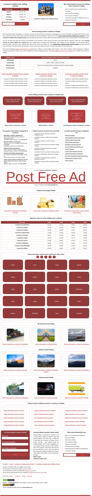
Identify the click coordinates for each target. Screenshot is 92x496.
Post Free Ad (46, 176)
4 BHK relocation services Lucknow (14, 425)
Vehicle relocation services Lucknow (44, 410)
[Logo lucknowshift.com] (9, 485)
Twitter (23, 476)
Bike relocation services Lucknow (44, 414)
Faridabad (13, 313)
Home (11, 464)
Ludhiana (13, 264)
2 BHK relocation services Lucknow (14, 417)
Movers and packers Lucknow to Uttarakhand (77, 370)
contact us (25, 468)
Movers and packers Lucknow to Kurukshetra (15, 397)
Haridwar (57, 289)
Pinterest (29, 476)
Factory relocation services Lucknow (75, 425)
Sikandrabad (35, 313)
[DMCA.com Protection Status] (9, 481)
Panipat (57, 264)
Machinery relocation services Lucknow (76, 417)
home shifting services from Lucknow (62, 50)
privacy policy (40, 472)
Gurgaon (57, 301)
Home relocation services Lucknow (14, 410)
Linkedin (10, 476)
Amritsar (35, 301)
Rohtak (13, 289)
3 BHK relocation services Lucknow (14, 421)
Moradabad (79, 313)
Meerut (12, 301)
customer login (29, 470)
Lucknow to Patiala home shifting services (48, 464)
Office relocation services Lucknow (75, 414)
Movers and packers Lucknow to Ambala (46, 397)
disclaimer (31, 472)
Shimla (34, 289)
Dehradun (35, 277)
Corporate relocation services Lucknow (76, 410)
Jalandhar (79, 264)
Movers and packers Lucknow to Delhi (46, 344)
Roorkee (79, 277)
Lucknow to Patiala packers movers (24, 464)
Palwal (57, 313)
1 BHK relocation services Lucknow (14, 414)
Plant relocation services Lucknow (75, 421)
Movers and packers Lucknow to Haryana (15, 370)
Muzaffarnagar (79, 289)
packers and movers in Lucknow (24, 49)
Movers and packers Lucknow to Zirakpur (76, 397)
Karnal (35, 264)
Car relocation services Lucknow (43, 417)
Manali (79, 301)
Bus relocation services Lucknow (43, 421)
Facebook (17, 476)
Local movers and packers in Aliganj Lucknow (46, 210)
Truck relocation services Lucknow (44, 425)
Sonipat (57, 277)
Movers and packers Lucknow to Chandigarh (15, 344)
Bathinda (13, 277)
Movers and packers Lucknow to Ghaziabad (76, 344)
